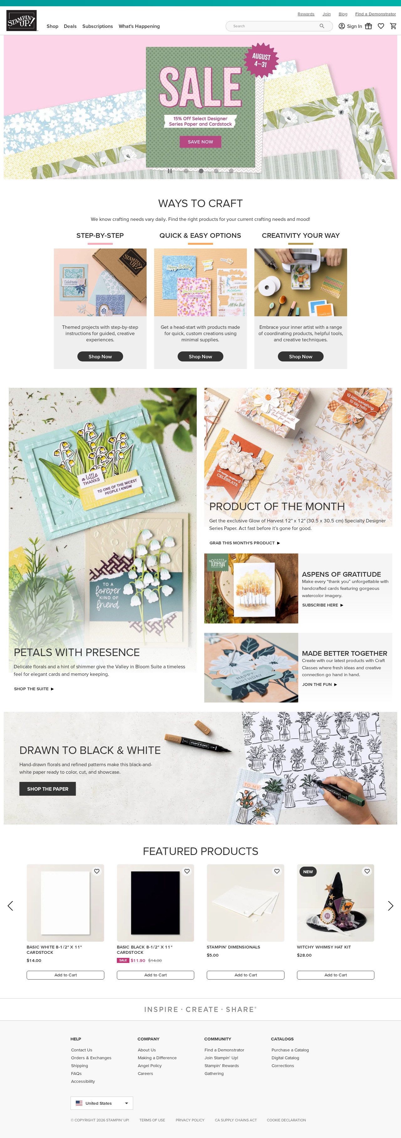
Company (148, 1038)
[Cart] (393, 26)
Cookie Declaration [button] (286, 1120)
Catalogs (282, 1038)
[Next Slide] (390, 914)
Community (217, 1038)
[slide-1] (201, 171)
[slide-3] (231, 171)
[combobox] (279, 26)
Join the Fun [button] (317, 684)
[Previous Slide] (11, 914)
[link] (381, 26)
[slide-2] (216, 171)
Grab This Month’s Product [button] (242, 542)
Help (75, 1038)
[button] (368, 26)
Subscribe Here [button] (320, 604)
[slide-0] (186, 171)
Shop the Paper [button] (47, 789)
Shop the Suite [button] (31, 688)
